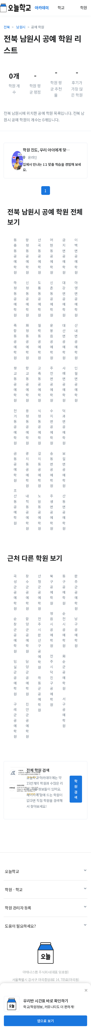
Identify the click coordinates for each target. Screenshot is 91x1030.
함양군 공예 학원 (27, 635)
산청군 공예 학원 (39, 592)
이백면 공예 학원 (76, 256)
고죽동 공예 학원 (39, 384)
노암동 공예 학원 (39, 512)
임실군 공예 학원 (15, 677)
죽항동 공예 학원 (15, 341)
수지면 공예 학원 (51, 427)
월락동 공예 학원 (39, 341)
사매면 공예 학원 (64, 384)
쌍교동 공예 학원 (15, 384)
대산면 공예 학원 (64, 341)
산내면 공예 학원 (76, 341)
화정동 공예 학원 (27, 341)
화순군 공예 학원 (64, 672)
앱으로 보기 (45, 1020)
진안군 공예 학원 (27, 720)
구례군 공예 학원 (15, 720)
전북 (7, 27)
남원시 (20, 27)
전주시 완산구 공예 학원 (39, 643)
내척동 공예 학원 (27, 512)
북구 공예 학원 (51, 589)
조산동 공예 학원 (15, 506)
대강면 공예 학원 (64, 298)
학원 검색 (75, 789)
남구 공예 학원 (76, 632)
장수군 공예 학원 (27, 592)
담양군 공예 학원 (27, 677)
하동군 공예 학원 (39, 694)
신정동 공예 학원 (27, 298)
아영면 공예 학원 (76, 298)
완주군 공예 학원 (76, 592)
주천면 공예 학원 (51, 384)
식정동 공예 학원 (39, 427)
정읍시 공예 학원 (51, 629)
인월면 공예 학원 (76, 384)
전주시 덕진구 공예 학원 (51, 680)
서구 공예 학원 (64, 712)
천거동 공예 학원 (15, 427)
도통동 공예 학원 (39, 298)
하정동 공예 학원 (15, 298)
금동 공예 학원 (15, 467)
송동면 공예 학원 (51, 469)
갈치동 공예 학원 (39, 469)
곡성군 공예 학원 (15, 592)
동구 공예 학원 (64, 589)
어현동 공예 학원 (51, 256)
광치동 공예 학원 (27, 469)
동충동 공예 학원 (15, 256)
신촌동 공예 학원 (51, 298)
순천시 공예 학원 (64, 629)
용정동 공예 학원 (27, 427)
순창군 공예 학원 (15, 635)
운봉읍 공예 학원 (51, 341)
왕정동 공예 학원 (27, 256)
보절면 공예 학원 (64, 469)
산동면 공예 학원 (64, 512)
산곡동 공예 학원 (39, 256)
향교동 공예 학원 (27, 384)
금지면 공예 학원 (64, 256)
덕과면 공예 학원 (64, 427)
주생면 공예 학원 (51, 512)
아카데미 (42, 7)
